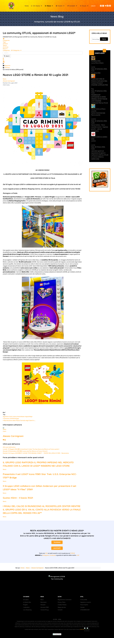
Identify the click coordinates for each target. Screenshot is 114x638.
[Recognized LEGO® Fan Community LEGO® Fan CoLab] (57, 579)
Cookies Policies (62, 604)
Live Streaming (27, 610)
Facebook (53, 555)
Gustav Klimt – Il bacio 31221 (18, 497)
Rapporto (7, 65)
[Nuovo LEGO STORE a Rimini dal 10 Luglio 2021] (43, 126)
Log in (93, 6)
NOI (46, 553)
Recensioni (43, 602)
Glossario (42, 604)
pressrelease (20, 416)
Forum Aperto (84, 604)
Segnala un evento (85, 602)
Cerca (104, 39)
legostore (6, 416)
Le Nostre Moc (27, 602)
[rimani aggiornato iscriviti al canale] (100, 179)
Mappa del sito (62, 607)
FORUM (72, 553)
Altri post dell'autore (9, 447)
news (14, 416)
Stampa (7, 67)
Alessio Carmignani (9, 81)
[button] (43, 49)
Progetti (25, 604)
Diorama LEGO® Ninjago (11, 418)
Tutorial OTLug (44, 610)
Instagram (46, 555)
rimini (11, 416)
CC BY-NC (82, 629)
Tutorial (82, 607)
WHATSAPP (57, 548)
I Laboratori (26, 607)
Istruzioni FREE (44, 607)
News (4, 79)
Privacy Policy (61, 602)
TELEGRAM (57, 542)
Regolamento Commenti (64, 599)
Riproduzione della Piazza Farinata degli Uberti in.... (20, 420)
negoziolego (28, 416)
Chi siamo (26, 599)
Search (7, 56)
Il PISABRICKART (85, 610)
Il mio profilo (83, 599)
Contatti (60, 610)
